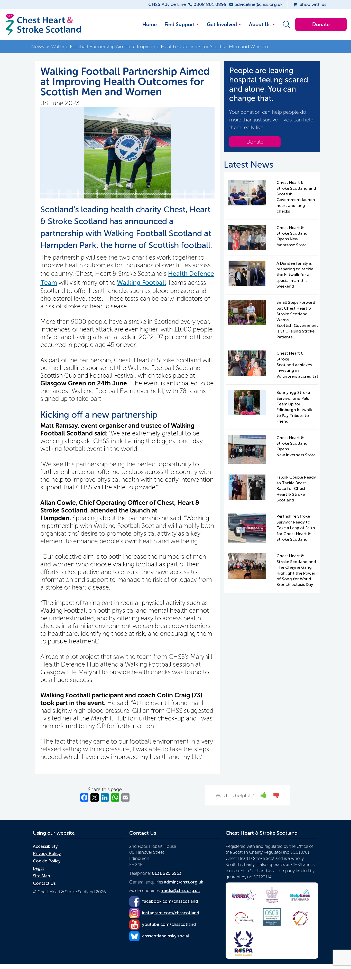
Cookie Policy (47, 860)
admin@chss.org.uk (183, 882)
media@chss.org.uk (180, 890)
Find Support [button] (179, 24)
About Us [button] (260, 24)
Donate (321, 24)
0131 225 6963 (167, 873)
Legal (38, 868)
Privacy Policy (47, 853)
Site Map (41, 875)
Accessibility (45, 846)
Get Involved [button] (222, 24)
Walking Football (141, 283)
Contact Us (44, 883)
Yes (264, 795)
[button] (285, 24)
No (276, 795)
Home (149, 24)
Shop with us (313, 4)
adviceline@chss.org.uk (258, 4)
